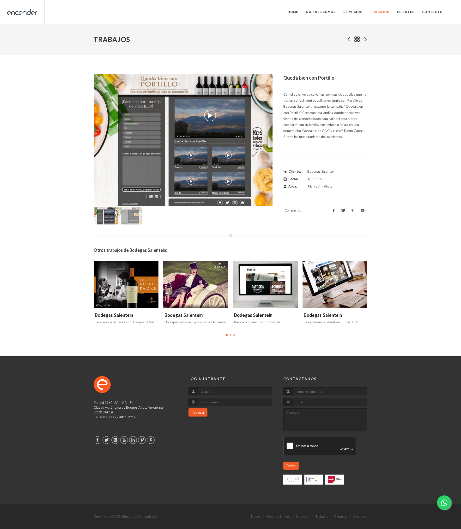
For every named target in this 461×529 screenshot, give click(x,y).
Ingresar (198, 412)
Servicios (302, 516)
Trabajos (321, 516)
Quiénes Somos (278, 516)
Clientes (340, 516)
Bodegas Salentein (114, 315)
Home (255, 516)
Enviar (291, 466)
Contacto (360, 516)
